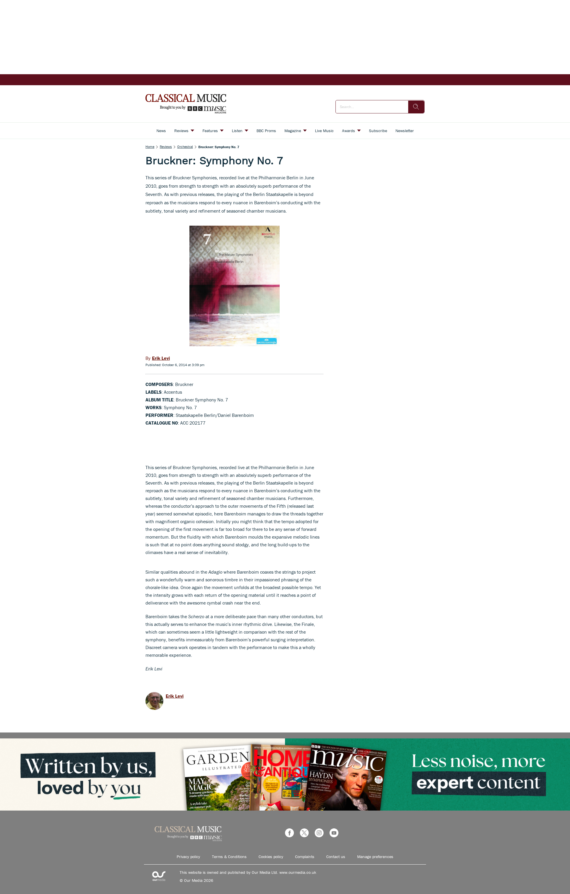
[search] (416, 107)
